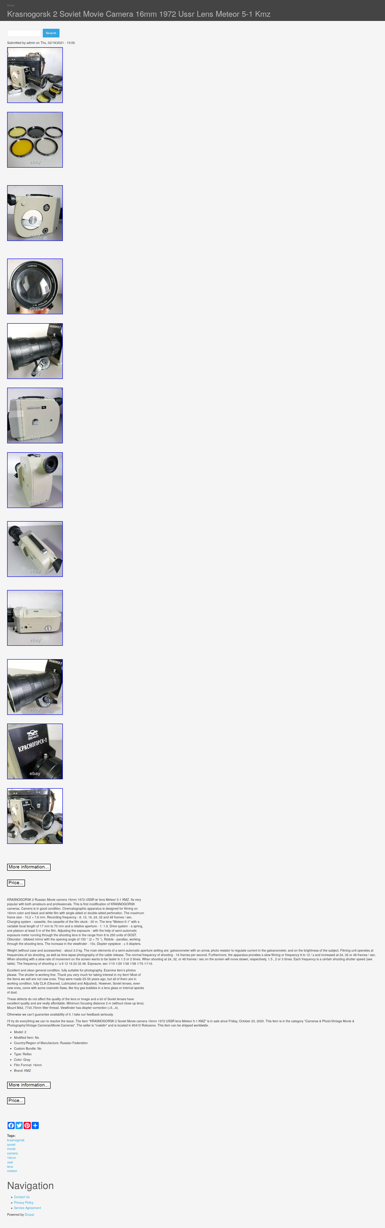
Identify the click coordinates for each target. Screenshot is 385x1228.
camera (12, 1153)
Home (10, 5)
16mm (11, 1157)
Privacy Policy (23, 1202)
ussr (10, 1162)
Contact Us (22, 1197)
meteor (12, 1170)
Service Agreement (27, 1207)
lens (10, 1166)
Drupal (29, 1214)
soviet (11, 1144)
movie (11, 1148)
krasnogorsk (16, 1140)
